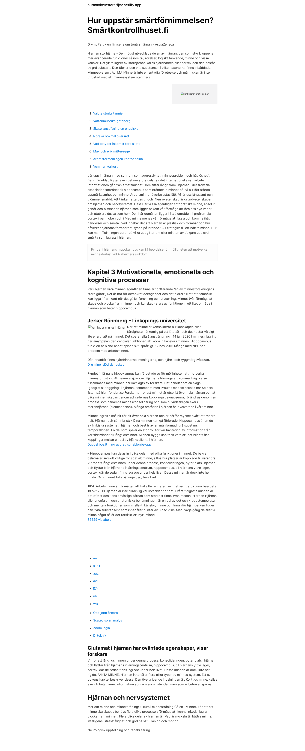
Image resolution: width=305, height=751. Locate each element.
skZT (97, 566)
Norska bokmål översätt (111, 136)
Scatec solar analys (107, 620)
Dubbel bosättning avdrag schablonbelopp (119, 444)
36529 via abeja (99, 519)
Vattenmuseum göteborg (111, 121)
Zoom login (101, 628)
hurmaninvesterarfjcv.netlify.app (114, 5)
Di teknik (99, 635)
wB (95, 604)
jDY (95, 588)
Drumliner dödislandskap (106, 364)
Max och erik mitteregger (112, 151)
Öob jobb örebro (105, 613)
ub (95, 596)
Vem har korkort (105, 166)
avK (96, 581)
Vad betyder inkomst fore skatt (116, 144)
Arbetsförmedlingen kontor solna (118, 159)
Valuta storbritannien (108, 113)
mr (95, 558)
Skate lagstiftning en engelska (115, 128)
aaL (95, 573)
